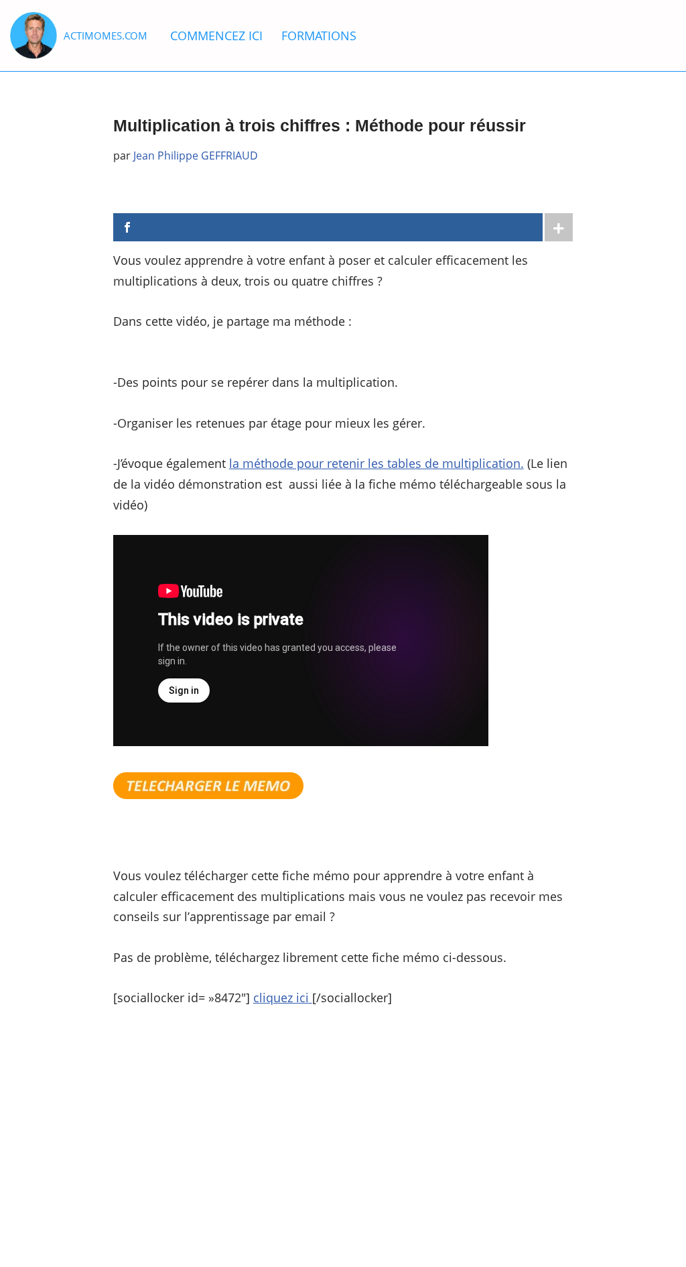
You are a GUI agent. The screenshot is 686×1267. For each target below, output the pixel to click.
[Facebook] (328, 227)
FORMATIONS (318, 35)
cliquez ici (282, 997)
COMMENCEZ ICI (216, 35)
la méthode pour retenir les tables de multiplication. (376, 463)
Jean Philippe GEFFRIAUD (195, 155)
